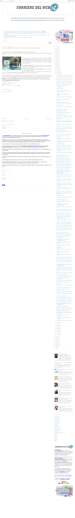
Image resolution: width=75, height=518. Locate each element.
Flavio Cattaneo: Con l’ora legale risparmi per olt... (64, 117)
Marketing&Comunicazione (58, 432)
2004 (57, 347)
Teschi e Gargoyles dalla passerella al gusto (63, 277)
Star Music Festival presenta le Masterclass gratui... (64, 126)
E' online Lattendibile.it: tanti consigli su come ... (64, 213)
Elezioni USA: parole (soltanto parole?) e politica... (64, 300)
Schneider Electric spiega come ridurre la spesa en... (64, 84)
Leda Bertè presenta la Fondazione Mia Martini (63, 183)
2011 (57, 336)
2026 (57, 48)
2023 (57, 52)
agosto (58, 323)
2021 (57, 55)
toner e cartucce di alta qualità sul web (62, 156)
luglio (58, 325)
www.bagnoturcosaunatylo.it (6, 81)
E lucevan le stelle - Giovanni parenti (62, 232)
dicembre (58, 70)
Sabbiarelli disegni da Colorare (61, 110)
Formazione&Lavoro (57, 427)
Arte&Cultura (56, 420)
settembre (58, 322)
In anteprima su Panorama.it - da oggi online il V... (64, 81)
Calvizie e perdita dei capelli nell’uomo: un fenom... (64, 76)
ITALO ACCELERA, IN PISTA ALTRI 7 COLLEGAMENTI (62, 204)
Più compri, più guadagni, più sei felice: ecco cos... (64, 78)
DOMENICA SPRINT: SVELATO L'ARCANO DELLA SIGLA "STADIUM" (65, 399)
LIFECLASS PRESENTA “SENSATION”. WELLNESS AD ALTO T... (62, 240)
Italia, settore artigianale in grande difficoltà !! (63, 223)
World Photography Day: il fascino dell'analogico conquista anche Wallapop (16, 37)
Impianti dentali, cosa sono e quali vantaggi (63, 158)
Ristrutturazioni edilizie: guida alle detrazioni (63, 215)
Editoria (55, 424)
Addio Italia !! (58, 283)
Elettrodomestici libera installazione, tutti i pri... (64, 320)
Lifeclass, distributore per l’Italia (7, 53)
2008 (57, 341)
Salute (55, 440)
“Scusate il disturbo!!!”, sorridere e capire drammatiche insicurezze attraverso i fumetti (65, 377)
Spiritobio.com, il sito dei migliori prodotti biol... (64, 191)
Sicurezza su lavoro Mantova (61, 114)
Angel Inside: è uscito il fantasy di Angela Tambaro (64, 79)
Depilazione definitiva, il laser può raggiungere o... (64, 178)
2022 (57, 54)
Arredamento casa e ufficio (60, 143)
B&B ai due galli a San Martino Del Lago (62, 102)
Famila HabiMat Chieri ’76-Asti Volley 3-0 (63, 155)
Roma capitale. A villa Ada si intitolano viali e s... (64, 146)
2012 (57, 69)
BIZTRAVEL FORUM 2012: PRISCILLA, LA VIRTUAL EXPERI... (63, 172)
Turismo (55, 441)
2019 (57, 58)
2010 (57, 337)
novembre (58, 72)
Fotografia (56, 428)
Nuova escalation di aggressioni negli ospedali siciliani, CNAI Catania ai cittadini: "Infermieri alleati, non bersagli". (22, 32)
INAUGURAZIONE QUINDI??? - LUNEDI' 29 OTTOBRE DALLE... (63, 304)
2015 (57, 64)
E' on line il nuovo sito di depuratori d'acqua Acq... (64, 174)
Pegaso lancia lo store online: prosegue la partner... (64, 260)
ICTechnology (56, 431)
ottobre (58, 73)
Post (4, 126)
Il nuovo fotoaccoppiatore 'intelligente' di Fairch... (64, 134)
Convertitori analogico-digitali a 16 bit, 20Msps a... (64, 299)
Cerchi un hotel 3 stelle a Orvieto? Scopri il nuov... (64, 221)
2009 (57, 339)
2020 (57, 57)
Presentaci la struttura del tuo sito (61, 296)
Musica (55, 436)
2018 (57, 60)
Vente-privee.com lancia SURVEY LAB (62, 306)
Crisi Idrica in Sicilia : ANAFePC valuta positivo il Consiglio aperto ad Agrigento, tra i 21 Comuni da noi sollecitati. (22, 31)
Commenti (5, 128)
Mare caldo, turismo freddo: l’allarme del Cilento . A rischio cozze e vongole (64, 384)
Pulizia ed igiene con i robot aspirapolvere (63, 281)
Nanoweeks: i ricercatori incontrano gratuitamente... (64, 307)
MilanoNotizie (56, 433)
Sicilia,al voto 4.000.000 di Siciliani (62, 187)
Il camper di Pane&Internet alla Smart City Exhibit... (64, 164)
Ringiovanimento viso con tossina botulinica (63, 165)
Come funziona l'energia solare (61, 130)
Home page (26, 118)
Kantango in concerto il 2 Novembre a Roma (63, 233)
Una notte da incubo (59, 88)
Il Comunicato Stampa (58, 429)
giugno (58, 326)
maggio (58, 328)
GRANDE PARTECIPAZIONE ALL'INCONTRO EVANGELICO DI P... (63, 265)
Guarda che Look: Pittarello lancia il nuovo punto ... (64, 302)
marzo (58, 331)
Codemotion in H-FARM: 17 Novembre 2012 (63, 145)
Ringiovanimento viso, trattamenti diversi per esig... (64, 167)
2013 (57, 67)
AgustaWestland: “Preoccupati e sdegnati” (63, 310)
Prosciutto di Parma (59, 105)
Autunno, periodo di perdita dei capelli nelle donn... (64, 82)
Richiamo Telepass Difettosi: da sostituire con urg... (64, 297)
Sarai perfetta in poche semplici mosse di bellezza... (64, 115)
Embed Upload (58, 118)
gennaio (58, 334)
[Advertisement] (37, 24)
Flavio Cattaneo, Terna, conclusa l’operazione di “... (64, 103)
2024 (57, 51)
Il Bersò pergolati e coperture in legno (62, 109)
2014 (57, 66)
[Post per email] (19, 85)
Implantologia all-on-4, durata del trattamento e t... (64, 148)
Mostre (55, 435)
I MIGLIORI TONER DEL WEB (61, 199)
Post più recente (4, 118)
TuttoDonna (56, 439)
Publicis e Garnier (59, 247)
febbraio (58, 332)
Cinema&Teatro (57, 421)
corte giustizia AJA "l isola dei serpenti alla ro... (63, 120)
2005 (57, 345)
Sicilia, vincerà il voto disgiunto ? (61, 274)
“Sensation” (25, 53)
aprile (58, 329)
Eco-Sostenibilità (57, 423)
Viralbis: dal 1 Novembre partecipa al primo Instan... (64, 280)
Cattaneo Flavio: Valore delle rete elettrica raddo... (64, 235)
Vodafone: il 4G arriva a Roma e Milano (62, 168)
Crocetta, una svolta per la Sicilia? (61, 90)
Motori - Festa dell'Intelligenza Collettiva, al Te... (64, 275)
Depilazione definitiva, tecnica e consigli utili (63, 170)
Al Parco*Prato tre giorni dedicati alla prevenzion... (64, 272)
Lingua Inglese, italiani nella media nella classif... (64, 228)
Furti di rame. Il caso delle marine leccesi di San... (64, 128)
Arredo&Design (56, 419)
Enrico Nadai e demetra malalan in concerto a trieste (64, 267)
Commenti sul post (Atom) (9, 120)
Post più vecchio (49, 118)
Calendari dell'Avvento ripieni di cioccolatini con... (64, 75)
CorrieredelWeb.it (57, 417)
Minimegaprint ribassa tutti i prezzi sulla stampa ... (64, 268)
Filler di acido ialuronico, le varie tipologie (63, 162)
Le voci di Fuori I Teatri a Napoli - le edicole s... (63, 287)
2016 (57, 63)
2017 (57, 61)
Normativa (56, 437)
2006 (57, 344)
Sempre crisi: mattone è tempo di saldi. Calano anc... (64, 226)
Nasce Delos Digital (59, 278)
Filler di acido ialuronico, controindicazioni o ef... (64, 161)
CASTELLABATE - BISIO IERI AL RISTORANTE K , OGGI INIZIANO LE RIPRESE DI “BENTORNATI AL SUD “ (64, 355)
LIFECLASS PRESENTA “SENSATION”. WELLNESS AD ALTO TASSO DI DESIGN (21, 48)
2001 (57, 348)
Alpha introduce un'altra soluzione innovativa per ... (64, 309)
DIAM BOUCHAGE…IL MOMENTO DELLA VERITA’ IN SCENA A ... (63, 217)
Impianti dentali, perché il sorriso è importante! (63, 159)
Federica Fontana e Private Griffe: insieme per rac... (64, 257)
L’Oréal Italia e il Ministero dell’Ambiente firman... (64, 291)
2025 (57, 49)
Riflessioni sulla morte (59, 195)
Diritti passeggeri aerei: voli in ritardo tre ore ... (63, 258)
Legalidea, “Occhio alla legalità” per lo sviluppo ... (64, 209)
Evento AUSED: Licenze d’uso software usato (63, 112)
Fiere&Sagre (56, 425)
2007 (57, 342)
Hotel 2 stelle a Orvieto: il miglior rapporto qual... (64, 225)
